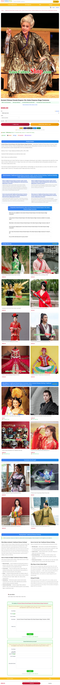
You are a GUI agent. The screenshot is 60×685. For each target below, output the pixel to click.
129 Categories (28, 4)
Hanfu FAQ (23, 596)
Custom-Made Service (12, 4)
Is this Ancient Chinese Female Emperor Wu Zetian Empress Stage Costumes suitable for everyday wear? (30, 218)
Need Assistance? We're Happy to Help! (30, 104)
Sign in (53, 7)
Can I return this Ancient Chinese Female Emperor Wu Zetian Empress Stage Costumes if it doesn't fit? (30, 232)
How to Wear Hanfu (17, 596)
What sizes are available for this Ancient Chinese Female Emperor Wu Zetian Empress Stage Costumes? (30, 213)
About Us (30, 678)
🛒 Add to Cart (15, 124)
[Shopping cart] (51, 7)
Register (57, 7)
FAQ (40, 4)
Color (2, 115)
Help (50, 678)
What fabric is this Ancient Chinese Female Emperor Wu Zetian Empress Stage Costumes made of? (30, 222)
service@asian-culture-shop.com (32, 636)
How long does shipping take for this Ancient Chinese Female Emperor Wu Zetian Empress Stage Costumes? (30, 227)
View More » (55, 243)
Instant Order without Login (45, 124)
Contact (50, 4)
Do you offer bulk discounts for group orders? (30, 236)
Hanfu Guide (10, 596)
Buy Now (50, 683)
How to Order (10, 678)
